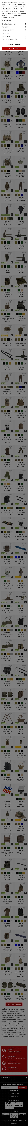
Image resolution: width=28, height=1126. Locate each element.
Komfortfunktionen (8, 30)
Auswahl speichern (14, 44)
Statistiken (6, 27)
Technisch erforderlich (9, 24)
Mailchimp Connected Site (10, 39)
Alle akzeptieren (14, 48)
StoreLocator (6, 36)
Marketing (6, 33)
